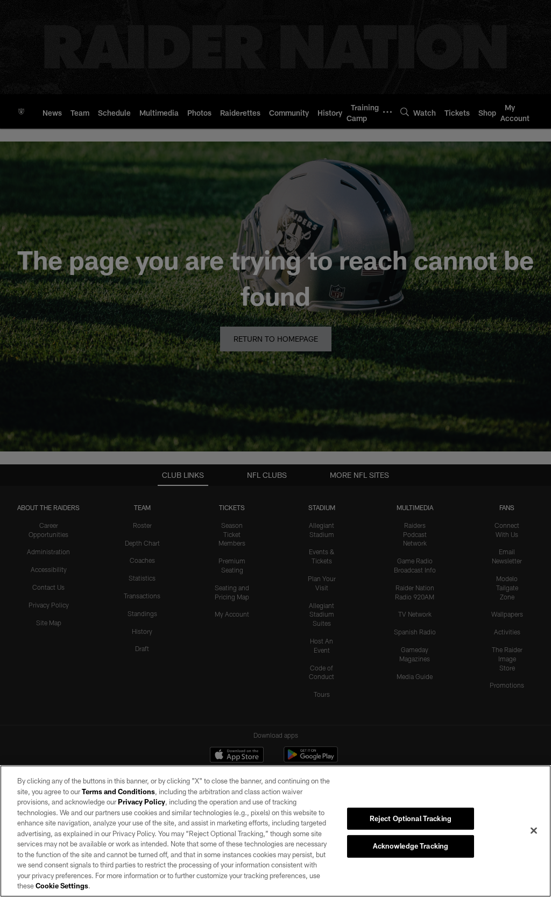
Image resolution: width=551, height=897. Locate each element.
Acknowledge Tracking (411, 846)
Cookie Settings (62, 885)
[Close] (534, 830)
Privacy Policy (141, 801)
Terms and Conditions (118, 791)
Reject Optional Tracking (410, 818)
